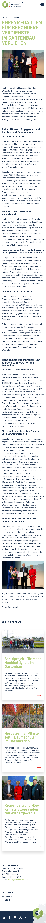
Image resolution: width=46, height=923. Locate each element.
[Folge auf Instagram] (3, 916)
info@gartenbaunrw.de (18, 880)
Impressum (7, 892)
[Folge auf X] (20, 916)
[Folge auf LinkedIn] (25, 916)
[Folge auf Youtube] (14, 916)
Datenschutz (8, 896)
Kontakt (6, 900)
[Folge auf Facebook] (9, 916)
